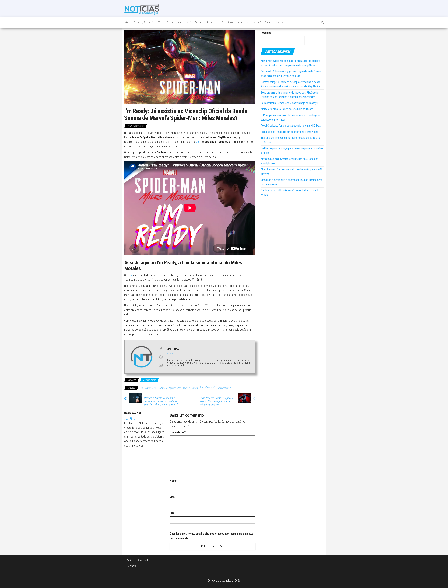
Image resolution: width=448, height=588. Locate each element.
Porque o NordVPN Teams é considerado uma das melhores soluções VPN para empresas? (161, 401)
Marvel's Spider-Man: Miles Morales (178, 388)
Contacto (131, 566)
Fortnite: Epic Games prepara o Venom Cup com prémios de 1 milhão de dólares (216, 401)
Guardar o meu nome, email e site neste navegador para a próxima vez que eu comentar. (211, 536)
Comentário (178, 432)
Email (173, 497)
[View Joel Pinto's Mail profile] (161, 365)
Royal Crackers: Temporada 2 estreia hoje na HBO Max (291, 125)
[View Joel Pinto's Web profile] (161, 357)
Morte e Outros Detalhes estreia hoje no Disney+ (288, 109)
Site (172, 513)
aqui (197, 141)
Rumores (212, 22)
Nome (173, 480)
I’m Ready (144, 388)
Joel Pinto (129, 418)
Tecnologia (173, 22)
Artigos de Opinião (257, 22)
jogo (154, 387)
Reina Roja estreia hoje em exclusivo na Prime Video (289, 131)
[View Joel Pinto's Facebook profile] (161, 349)
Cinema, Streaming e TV (147, 22)
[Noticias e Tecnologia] (126, 22)
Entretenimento (231, 22)
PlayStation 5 (223, 388)
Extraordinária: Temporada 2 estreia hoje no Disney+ (289, 103)
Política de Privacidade (138, 560)
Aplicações (193, 22)
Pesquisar (266, 32)
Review (279, 22)
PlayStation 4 (207, 387)
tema (129, 275)
